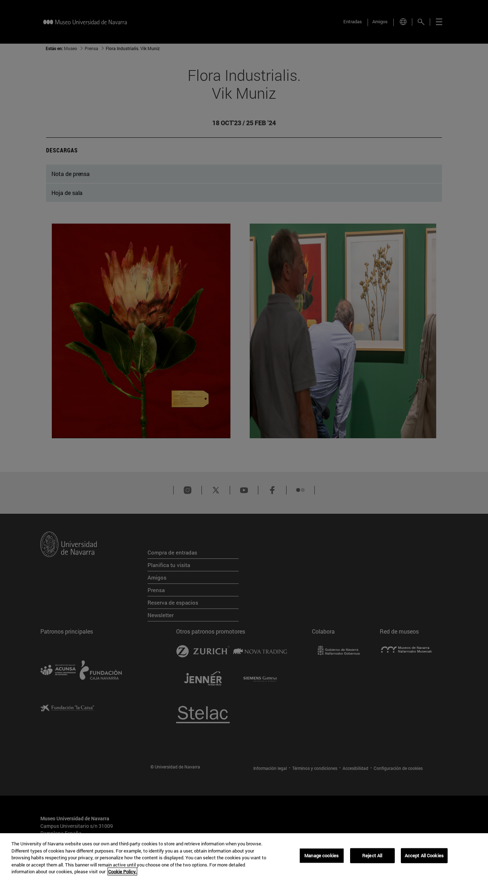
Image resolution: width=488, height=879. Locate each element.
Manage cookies (321, 855)
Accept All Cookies (424, 855)
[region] (244, 856)
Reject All (372, 855)
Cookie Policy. (122, 871)
